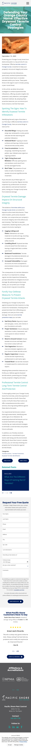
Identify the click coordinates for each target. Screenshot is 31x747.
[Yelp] (9, 727)
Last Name (5, 519)
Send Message (14, 601)
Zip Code (5, 544)
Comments (5, 570)
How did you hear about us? (10, 555)
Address (5, 534)
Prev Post (7, 460)
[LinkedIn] (13, 727)
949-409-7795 (15, 718)
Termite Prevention (18, 453)
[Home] (9, 3)
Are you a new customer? (9, 565)
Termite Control (6, 453)
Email (4, 529)
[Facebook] (21, 727)
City (4, 539)
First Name (5, 514)
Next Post (23, 460)
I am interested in (7, 550)
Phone (4, 524)
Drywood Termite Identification (11, 456)
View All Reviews (14, 657)
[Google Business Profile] (17, 727)
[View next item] (10, 493)
